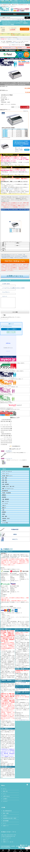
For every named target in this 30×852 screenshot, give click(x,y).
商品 (20, 19)
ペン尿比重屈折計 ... (8, 451)
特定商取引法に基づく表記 (24, 4)
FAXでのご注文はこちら (15, 261)
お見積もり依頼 (14, 42)
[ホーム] (15, 7)
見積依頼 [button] (27, 149)
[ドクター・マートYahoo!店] (15, 405)
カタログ (27, 44)
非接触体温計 (15, 529)
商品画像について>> (22, 47)
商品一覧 (5, 791)
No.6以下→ (25, 466)
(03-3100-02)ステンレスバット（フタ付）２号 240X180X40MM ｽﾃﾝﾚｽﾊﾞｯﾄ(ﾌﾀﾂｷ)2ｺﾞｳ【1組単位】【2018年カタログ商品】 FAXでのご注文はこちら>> (14, 256)
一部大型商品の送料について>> (9, 47)
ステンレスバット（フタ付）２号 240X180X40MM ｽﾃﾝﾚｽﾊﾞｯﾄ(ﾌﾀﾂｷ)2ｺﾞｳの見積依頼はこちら (21, 143)
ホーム (2, 19)
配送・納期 (11, 4)
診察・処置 (24, 19)
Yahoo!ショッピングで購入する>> (14, 39)
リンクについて (7, 838)
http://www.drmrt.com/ (10, 834)
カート (4, 793)
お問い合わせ (6, 796)
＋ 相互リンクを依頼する (11, 329)
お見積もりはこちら (15, 276)
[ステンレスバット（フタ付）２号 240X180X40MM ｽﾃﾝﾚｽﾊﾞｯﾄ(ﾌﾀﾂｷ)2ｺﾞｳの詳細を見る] (5, 143)
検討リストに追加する (6, 33)
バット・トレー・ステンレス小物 (12, 19)
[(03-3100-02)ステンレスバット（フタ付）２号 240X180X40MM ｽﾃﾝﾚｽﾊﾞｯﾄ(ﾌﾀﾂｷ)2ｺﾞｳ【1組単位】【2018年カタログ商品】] (15, 110)
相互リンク (6, 839)
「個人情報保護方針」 (20, 689)
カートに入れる (24, 29)
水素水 (15, 534)
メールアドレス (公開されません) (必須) (13, 288)
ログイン (14, 6)
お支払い (16, 4)
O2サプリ (15, 539)
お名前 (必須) (6, 283)
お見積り (5, 798)
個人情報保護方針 (4, 4)
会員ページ (9, 6)
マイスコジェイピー (7, 326)
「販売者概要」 (23, 682)
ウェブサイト (6, 292)
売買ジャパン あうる (8, 841)
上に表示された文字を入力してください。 (11, 317)
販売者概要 (3, 6)
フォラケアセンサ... (8, 458)
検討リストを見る (17, 33)
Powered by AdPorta (11, 333)
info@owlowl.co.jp (8, 188)
